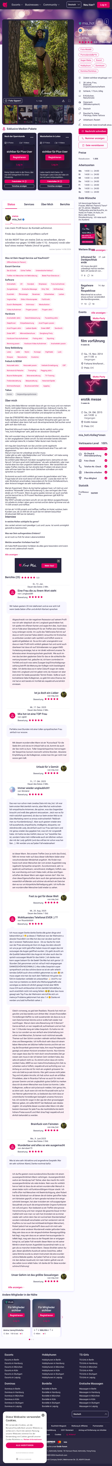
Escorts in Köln (11, 1370)
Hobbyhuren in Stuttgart (53, 1374)
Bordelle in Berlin (49, 1389)
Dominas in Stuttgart (14, 1403)
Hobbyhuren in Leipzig (52, 1377)
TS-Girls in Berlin (86, 1360)
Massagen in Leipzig (88, 1406)
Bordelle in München (51, 1396)
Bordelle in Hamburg (51, 1392)
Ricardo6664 (27, 920)
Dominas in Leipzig (13, 1406)
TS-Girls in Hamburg (88, 1363)
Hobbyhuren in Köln (51, 1370)
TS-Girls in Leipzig (87, 1377)
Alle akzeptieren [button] (24, 1445)
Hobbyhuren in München (53, 1367)
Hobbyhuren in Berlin (51, 1360)
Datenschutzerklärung (47, 1430)
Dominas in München (14, 1396)
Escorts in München (13, 1367)
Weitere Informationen (32, 1439)
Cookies (58, 1435)
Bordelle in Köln (49, 1399)
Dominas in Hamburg (14, 1392)
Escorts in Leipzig (12, 1377)
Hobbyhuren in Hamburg (53, 1363)
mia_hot (54, 696)
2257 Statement (67, 1430)
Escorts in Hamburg (14, 1363)
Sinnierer (25, 791)
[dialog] (25, 1437)
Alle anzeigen (98, 250)
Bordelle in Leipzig (50, 1406)
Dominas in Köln (12, 1399)
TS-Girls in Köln (86, 1370)
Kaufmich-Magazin (58, 1426)
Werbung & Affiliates (79, 1426)
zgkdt (24, 717)
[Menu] (31, 137)
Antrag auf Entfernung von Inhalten (92, 1430)
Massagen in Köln (87, 1399)
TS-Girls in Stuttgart (88, 1374)
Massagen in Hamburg (89, 1392)
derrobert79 (27, 1148)
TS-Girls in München (88, 1367)
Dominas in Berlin (12, 1389)
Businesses (31, 4)
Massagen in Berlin (87, 1389)
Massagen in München (89, 1396)
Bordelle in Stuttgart (51, 1403)
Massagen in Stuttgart (89, 1403)
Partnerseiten (98, 1426)
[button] (25, 1459)
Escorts (16, 4)
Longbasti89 (27, 593)
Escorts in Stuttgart (13, 1374)
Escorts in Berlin (12, 1360)
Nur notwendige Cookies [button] (25, 1453)
